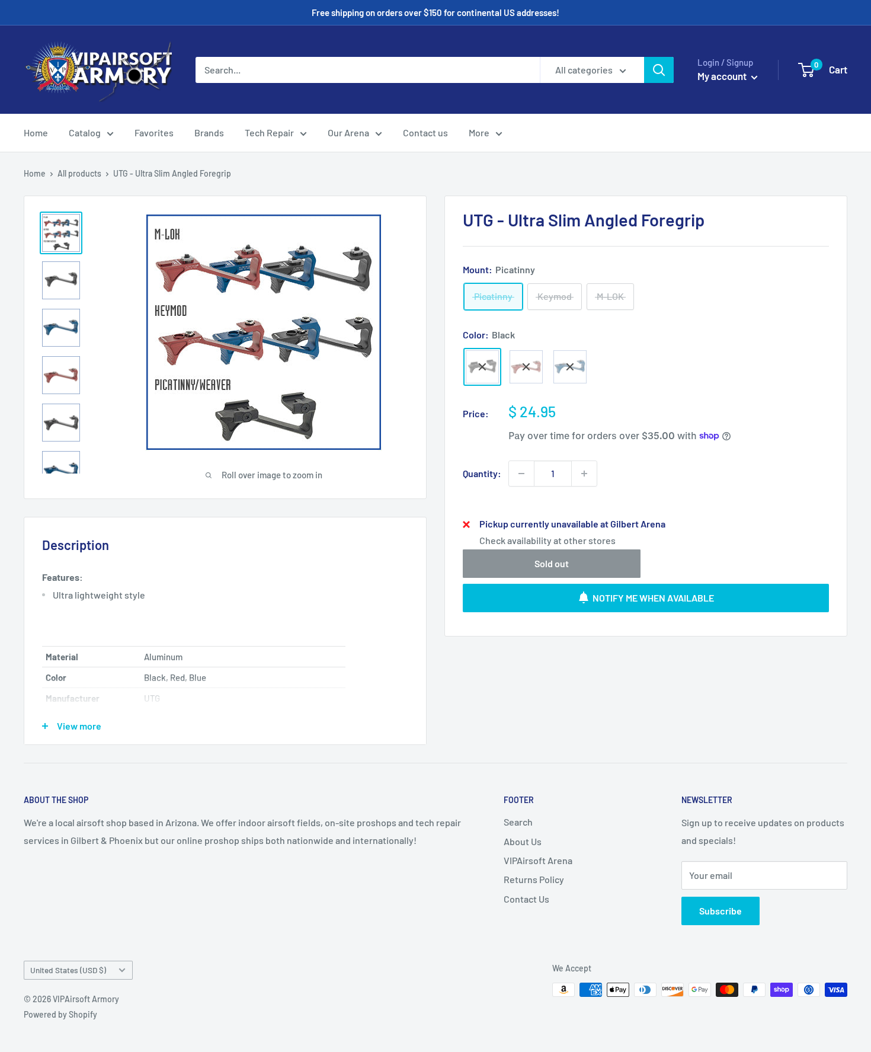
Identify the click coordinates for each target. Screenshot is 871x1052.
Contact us (425, 132)
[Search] (659, 70)
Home (36, 132)
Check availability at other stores (547, 540)
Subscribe (720, 910)
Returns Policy (534, 879)
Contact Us (526, 898)
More (479, 132)
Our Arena (348, 132)
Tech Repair (269, 132)
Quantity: (482, 473)
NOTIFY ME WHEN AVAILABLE (653, 597)
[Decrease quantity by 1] (521, 473)
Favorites (154, 132)
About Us (523, 841)
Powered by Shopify (60, 1014)
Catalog (85, 132)
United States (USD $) (68, 970)
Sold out (551, 562)
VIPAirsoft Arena (538, 860)
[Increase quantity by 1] (584, 473)
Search (518, 821)
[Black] (482, 367)
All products (79, 173)
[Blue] (570, 367)
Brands (209, 132)
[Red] (526, 367)
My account (722, 76)
